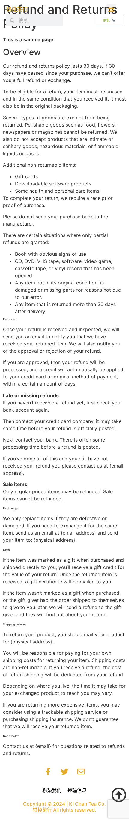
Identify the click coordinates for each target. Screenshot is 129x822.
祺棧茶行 (17, 10)
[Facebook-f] (48, 771)
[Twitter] (64, 771)
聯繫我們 (52, 790)
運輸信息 (77, 790)
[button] (111, 9)
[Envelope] (81, 771)
